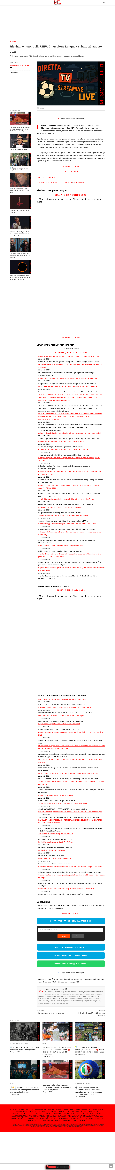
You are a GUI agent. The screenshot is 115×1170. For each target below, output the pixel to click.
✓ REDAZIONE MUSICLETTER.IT (54, 989)
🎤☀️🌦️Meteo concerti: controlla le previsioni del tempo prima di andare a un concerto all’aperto (24, 1090)
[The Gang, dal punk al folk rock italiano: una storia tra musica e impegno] (20, 245)
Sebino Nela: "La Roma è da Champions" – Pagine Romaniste (60, 546)
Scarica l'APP (52, 1166)
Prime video (66, 166)
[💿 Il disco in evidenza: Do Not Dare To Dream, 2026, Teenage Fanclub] (25, 1031)
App (58, 1167)
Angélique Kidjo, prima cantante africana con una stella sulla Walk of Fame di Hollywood (20, 129)
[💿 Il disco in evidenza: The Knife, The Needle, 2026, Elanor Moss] (20, 180)
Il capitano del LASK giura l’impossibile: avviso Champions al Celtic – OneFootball (67, 378)
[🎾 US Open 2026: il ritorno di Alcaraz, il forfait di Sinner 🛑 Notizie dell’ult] (90, 1031)
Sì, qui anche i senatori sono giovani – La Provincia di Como (59, 507)
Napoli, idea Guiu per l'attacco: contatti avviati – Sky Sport (59, 724)
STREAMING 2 (53, 183)
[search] (104, 3)
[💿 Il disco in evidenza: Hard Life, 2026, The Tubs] (20, 159)
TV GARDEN (50, 177)
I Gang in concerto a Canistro (19, 149)
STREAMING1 (42, 183)
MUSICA (18, 1043)
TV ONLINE (76, 166)
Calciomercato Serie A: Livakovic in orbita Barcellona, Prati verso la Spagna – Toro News (70, 867)
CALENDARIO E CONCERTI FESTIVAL (26, 1081)
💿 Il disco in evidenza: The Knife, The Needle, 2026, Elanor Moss (20, 190)
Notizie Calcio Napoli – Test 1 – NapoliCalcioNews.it (57, 795)
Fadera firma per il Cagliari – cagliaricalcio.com (55, 858)
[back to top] (111, 1166)
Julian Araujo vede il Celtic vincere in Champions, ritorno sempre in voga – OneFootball (69, 433)
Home (11, 37)
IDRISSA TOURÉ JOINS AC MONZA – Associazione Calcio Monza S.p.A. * (65, 707)
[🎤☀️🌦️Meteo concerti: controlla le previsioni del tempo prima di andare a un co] (25, 1069)
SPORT (101, 1081)
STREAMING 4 (78, 183)
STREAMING (24, 1043)
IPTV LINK (40, 177)
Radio (62, 1167)
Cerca (63, 936)
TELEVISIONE (86, 1083)
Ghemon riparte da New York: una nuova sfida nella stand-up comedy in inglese (19, 233)
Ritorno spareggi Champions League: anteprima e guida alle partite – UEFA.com (67, 524)
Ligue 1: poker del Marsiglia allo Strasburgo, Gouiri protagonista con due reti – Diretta (68, 773)
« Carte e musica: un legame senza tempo (50, 1013)
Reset (78, 936)
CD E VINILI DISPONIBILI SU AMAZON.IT (70, 947)
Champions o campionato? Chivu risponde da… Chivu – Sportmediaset (63, 449)
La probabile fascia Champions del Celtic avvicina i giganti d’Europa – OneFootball (67, 386)
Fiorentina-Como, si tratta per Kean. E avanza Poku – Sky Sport (61, 716)
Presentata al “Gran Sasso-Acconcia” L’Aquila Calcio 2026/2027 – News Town (66, 889)
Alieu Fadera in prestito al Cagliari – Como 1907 (55, 834)
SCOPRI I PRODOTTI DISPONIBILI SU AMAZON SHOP (70, 921)
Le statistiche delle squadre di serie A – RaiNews (55, 842)
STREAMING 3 (66, 183)
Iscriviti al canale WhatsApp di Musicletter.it (71, 964)
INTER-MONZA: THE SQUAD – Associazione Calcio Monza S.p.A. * (62, 699)
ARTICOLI (17, 37)
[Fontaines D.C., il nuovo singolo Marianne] (20, 202)
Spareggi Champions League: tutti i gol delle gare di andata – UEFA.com (64, 515)
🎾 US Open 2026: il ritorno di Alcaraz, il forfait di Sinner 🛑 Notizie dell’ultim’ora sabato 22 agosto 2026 (89, 1049)
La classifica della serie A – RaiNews (51, 850)
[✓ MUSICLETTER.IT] (57, 2)
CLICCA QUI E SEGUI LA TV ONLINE (71, 590)
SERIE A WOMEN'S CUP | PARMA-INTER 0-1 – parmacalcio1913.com (63, 803)
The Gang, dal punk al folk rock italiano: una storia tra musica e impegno (20, 255)
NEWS (44, 1043)
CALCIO (83, 1081)
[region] (57, 19)
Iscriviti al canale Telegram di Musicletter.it (70, 955)
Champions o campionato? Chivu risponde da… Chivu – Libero (61, 441)
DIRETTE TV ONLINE (71, 172)
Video (66, 1167)
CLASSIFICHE (90, 1081)
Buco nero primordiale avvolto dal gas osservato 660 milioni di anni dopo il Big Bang (20, 277)
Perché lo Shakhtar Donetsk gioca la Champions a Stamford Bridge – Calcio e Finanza (69, 356)
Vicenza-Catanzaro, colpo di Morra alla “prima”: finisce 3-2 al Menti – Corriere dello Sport (70, 812)
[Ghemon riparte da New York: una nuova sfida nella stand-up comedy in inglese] (20, 222)
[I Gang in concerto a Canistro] (20, 141)
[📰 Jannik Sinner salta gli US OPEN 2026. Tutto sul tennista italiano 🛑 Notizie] (57, 1031)
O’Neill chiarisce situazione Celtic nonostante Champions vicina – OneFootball (66, 499)
